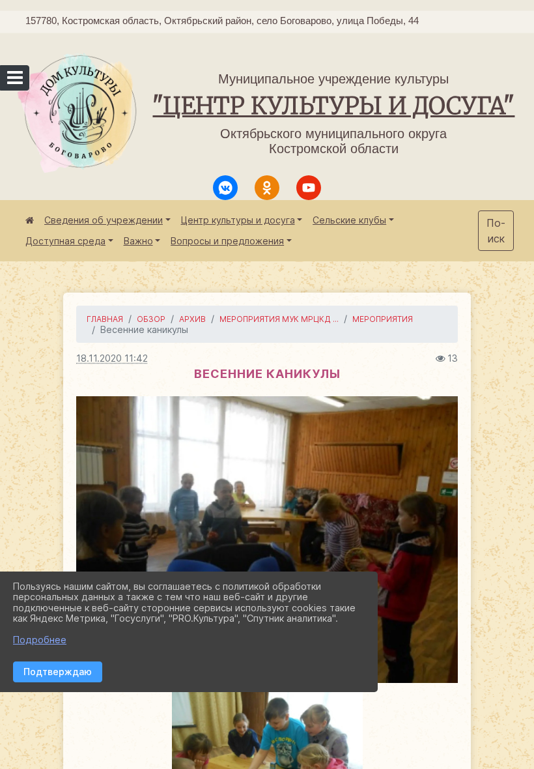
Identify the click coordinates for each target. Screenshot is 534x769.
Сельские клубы (349, 219)
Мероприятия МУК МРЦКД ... (279, 319)
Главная (105, 319)
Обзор (151, 319)
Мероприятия (382, 319)
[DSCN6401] (267, 539)
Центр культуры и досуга (238, 219)
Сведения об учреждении (103, 219)
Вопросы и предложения (227, 240)
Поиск (495, 230)
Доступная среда (65, 240)
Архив (192, 319)
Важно (138, 240)
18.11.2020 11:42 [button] (112, 358)
